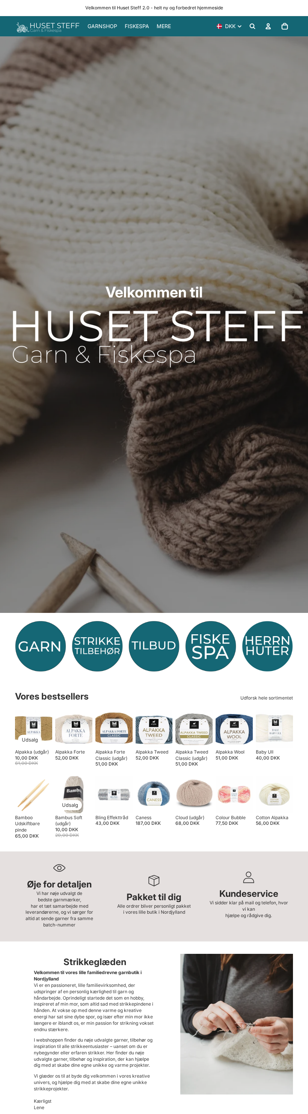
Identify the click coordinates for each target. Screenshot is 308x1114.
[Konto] (268, 26)
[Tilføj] (81, 801)
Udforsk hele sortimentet (266, 698)
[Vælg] (40, 736)
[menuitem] (164, 26)
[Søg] (252, 26)
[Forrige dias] (63, 729)
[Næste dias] (84, 729)
